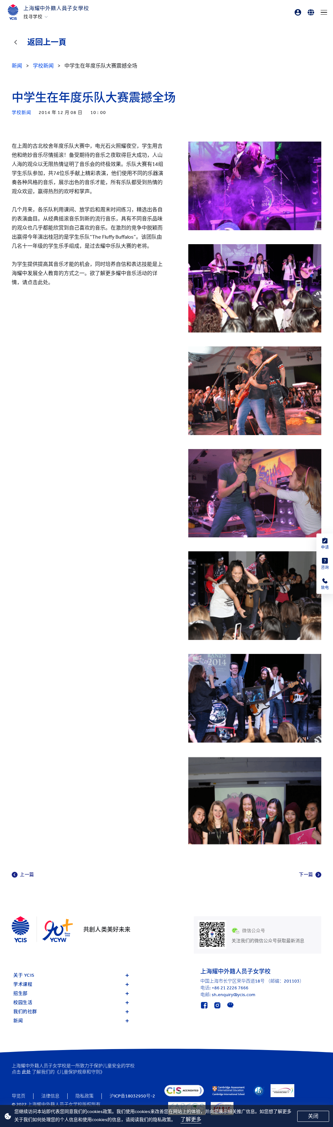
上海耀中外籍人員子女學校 (56, 8)
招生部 (20, 993)
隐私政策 (84, 1096)
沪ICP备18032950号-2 (132, 1096)
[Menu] (324, 12)
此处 (26, 1072)
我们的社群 (25, 1011)
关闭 (313, 1116)
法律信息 (50, 1096)
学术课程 (22, 984)
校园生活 (22, 1002)
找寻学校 (33, 17)
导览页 (18, 1096)
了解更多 (190, 1119)
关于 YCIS (23, 975)
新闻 (18, 1020)
